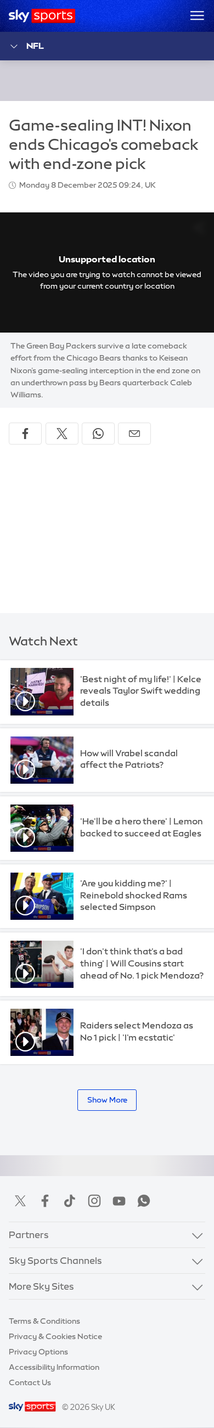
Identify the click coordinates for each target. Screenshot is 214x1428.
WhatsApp (143, 1201)
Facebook (45, 1201)
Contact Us (30, 1382)
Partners (29, 1235)
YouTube (119, 1201)
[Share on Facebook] (25, 434)
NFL (35, 45)
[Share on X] (62, 434)
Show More (107, 1100)
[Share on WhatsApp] (98, 434)
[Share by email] (134, 434)
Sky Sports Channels (55, 1261)
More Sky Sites (41, 1286)
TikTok (69, 1201)
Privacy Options (38, 1352)
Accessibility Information (54, 1367)
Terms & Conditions (44, 1321)
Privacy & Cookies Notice (55, 1336)
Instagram (94, 1201)
